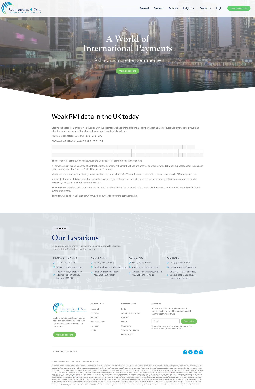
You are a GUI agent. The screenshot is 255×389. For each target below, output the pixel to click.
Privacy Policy (127, 334)
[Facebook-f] (185, 352)
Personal (144, 8)
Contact (204, 8)
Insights (187, 8)
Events (124, 321)
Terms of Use (75, 376)
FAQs (123, 309)
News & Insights (98, 321)
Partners (173, 8)
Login (219, 8)
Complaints (126, 326)
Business (158, 8)
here (171, 372)
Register (95, 326)
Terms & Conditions (130, 330)
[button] (61, 228)
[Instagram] (201, 352)
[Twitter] (190, 352)
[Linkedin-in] (196, 352)
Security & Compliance (131, 313)
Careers (124, 317)
